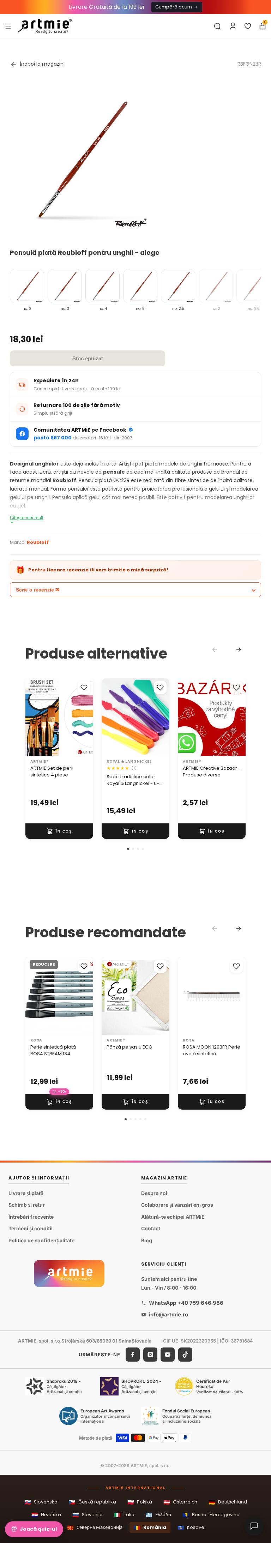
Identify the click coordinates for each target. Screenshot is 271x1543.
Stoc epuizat (87, 358)
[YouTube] (168, 1355)
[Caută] (217, 26)
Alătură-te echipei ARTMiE (173, 1217)
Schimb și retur (26, 1205)
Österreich (180, 1502)
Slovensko (41, 1502)
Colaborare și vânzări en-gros (177, 1205)
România (150, 1527)
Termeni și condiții (30, 1229)
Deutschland (228, 1502)
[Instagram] (150, 1355)
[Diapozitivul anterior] (33, 717)
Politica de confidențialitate (41, 1240)
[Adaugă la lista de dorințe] (84, 687)
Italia (124, 1515)
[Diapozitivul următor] (85, 717)
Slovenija (87, 1515)
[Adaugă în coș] (59, 831)
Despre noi (154, 1193)
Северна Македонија (94, 1527)
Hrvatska (46, 1515)
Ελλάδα (158, 1515)
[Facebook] (133, 1355)
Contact (150, 1229)
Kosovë (190, 1527)
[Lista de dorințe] (248, 26)
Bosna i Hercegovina (211, 1515)
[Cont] (233, 26)
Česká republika (92, 1502)
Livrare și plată (25, 1193)
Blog (146, 1240)
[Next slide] (238, 649)
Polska (139, 1502)
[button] (128, 849)
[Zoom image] (79, 160)
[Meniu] (8, 26)
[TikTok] (185, 1355)
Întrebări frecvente (31, 1217)
